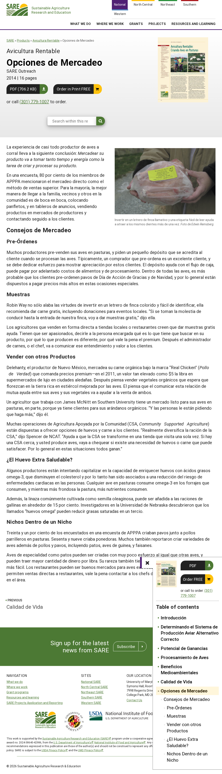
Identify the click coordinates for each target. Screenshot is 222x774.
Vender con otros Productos (184, 727)
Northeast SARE (92, 692)
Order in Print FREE (73, 89)
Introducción (173, 618)
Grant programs (18, 692)
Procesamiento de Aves (185, 657)
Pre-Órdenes (179, 708)
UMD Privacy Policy (89, 750)
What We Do (80, 23)
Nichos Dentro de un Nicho (187, 757)
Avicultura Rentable (46, 40)
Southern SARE (91, 697)
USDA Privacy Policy (53, 750)
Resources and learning (23, 697)
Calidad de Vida (176, 682)
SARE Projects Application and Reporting (35, 703)
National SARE (91, 682)
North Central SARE (94, 687)
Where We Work (110, 23)
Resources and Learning (193, 23)
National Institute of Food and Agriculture (118, 742)
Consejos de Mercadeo (187, 699)
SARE (10, 40)
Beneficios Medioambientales (179, 669)
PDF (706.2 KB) (23, 89)
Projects (157, 23)
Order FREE (193, 579)
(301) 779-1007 (34, 101)
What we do (15, 682)
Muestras (176, 716)
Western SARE (91, 703)
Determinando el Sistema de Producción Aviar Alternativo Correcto (190, 633)
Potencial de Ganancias (184, 648)
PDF (192, 565)
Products (23, 40)
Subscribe (126, 646)
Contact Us (134, 700)
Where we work (17, 687)
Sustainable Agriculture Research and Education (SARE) (75, 738)
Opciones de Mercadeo (184, 691)
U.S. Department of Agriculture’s (72, 742)
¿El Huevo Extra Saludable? (182, 742)
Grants (136, 23)
